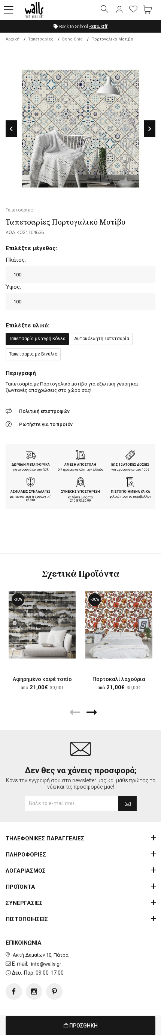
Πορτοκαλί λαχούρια (118, 679)
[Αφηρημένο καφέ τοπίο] (42, 624)
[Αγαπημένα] (133, 10)
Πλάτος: (16, 259)
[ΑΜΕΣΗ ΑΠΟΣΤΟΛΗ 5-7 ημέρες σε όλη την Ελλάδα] (80, 456)
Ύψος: (13, 287)
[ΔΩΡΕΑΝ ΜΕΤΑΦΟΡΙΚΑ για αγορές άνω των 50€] (31, 456)
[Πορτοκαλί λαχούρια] (118, 624)
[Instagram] (34, 991)
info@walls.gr (46, 964)
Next (149, 128)
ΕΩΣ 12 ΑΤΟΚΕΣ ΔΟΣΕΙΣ (130, 464)
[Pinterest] (54, 991)
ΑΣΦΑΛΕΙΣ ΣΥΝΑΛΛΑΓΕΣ (30, 492)
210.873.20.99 (80, 500)
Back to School (82, 26)
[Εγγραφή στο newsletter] (127, 803)
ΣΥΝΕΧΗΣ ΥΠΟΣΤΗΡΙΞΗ (80, 492)
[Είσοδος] (119, 10)
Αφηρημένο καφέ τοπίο (42, 679)
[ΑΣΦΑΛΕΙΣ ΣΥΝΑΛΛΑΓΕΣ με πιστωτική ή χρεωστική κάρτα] (31, 483)
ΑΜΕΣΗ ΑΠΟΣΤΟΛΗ (80, 464)
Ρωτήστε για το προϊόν (46, 424)
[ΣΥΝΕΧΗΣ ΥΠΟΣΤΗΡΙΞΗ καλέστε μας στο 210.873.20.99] (80, 483)
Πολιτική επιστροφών (44, 411)
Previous (11, 128)
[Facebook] (14, 991)
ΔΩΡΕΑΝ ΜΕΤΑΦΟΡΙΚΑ (31, 464)
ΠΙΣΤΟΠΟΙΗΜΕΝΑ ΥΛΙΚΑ (130, 492)
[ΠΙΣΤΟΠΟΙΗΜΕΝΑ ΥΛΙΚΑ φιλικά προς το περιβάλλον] (130, 483)
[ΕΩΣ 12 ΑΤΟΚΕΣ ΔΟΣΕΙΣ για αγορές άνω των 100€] (130, 456)
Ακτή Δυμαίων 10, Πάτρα (41, 955)
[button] (8, 10)
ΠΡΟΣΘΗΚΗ (83, 1026)
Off (98, 26)
